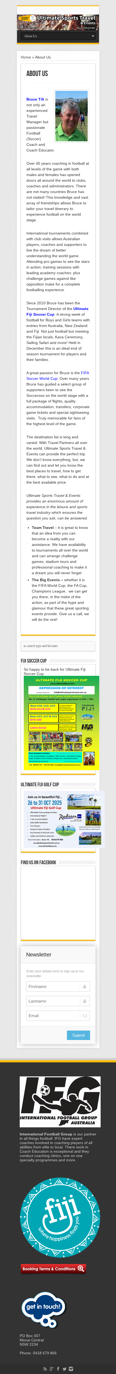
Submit (78, 1035)
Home (26, 57)
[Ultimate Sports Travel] (58, 22)
